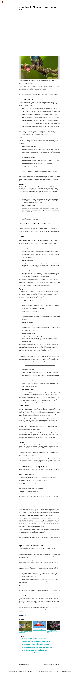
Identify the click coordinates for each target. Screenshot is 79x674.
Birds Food (34, 2)
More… (49, 2)
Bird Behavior (18, 2)
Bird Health (29, 2)
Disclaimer (50, 671)
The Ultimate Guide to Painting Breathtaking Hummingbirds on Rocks (36, 644)
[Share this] (20, 615)
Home (13, 2)
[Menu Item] (71, 2)
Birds (36, 12)
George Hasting (23, 12)
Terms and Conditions (63, 671)
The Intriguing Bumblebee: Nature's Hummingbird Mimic (25, 632)
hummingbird (22, 656)
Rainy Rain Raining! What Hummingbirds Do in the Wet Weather (52, 631)
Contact (46, 671)
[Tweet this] (22, 615)
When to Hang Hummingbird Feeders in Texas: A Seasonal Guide (39, 630)
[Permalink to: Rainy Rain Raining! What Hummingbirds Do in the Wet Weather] (53, 625)
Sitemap (69, 671)
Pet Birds (40, 2)
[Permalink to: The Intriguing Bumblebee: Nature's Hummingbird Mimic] (25, 626)
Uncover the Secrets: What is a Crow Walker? (31, 646)
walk (27, 656)
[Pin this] (23, 615)
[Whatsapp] (27, 615)
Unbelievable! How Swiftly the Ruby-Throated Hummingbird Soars (36, 641)
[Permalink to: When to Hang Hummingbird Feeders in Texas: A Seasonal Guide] (39, 625)
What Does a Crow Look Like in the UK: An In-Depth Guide (34, 640)
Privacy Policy (55, 671)
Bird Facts (24, 2)
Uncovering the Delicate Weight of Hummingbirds (32, 649)
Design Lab (24, 671)
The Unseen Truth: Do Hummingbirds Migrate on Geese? (34, 638)
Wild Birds (45, 2)
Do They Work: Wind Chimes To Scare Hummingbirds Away (34, 650)
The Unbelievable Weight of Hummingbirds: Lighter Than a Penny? (36, 643)
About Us (42, 671)
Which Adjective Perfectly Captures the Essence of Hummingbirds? (36, 652)
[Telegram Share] (25, 615)
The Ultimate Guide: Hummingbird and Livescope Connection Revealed (37, 647)
